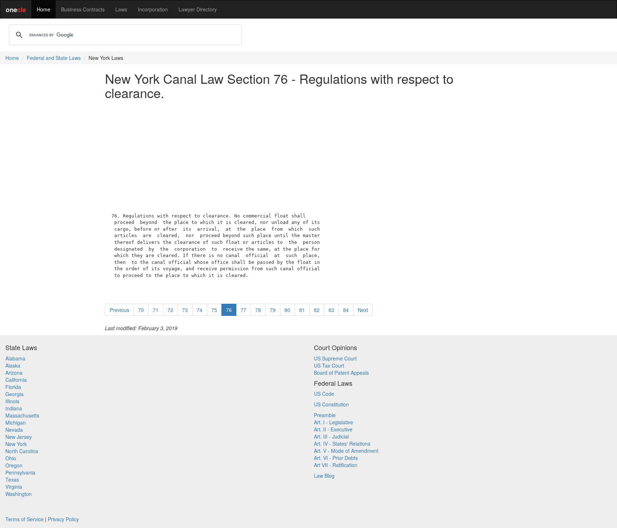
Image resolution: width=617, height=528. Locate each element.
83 (331, 309)
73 (185, 309)
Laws (121, 9)
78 (258, 309)
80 (287, 309)
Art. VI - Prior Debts (336, 457)
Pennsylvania (20, 472)
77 (243, 309)
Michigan (15, 422)
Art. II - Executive (333, 429)
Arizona (13, 372)
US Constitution (331, 404)
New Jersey (18, 436)
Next (363, 309)
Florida (13, 386)
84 (346, 309)
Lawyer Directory (198, 9)
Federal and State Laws (54, 57)
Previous (119, 309)
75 (214, 309)
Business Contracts (83, 9)
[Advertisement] (308, 154)
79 (273, 309)
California (16, 379)
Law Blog (324, 475)
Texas (12, 479)
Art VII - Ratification (335, 464)
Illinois (12, 401)
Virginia (13, 486)
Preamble (325, 415)
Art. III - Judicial (331, 436)
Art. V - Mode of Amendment (346, 450)
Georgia (14, 394)
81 (302, 309)
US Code (324, 393)
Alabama (15, 358)
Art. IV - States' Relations (342, 443)
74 (199, 309)
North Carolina (21, 451)
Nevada (14, 429)
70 (141, 309)
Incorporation (153, 9)
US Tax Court (329, 365)
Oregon (13, 465)
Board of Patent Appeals (341, 372)
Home (43, 9)
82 (317, 309)
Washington (18, 493)
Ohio (10, 458)
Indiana (13, 408)
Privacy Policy (63, 519)
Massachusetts (22, 415)
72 (170, 309)
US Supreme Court (335, 358)
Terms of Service (24, 519)
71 (156, 309)
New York (16, 443)
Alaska (12, 365)
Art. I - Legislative (333, 422)
